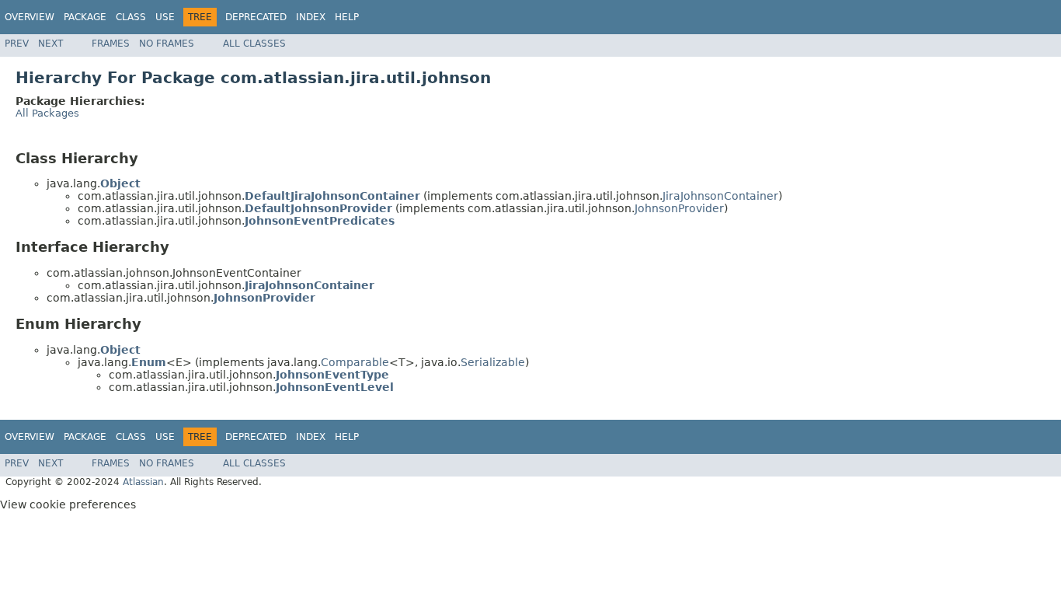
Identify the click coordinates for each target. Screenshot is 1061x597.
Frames (111, 43)
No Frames (166, 43)
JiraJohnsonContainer (720, 196)
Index (310, 17)
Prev (17, 43)
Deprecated (256, 17)
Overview (29, 17)
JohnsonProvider (679, 208)
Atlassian (143, 482)
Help (347, 17)
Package (85, 17)
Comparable (355, 362)
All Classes (254, 43)
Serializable (493, 362)
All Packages (47, 113)
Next (50, 43)
